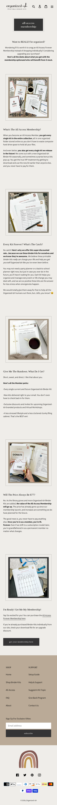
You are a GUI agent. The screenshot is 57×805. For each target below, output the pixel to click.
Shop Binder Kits (13, 682)
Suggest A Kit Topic (37, 690)
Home (8, 674)
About (8, 705)
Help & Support (35, 682)
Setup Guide (33, 674)
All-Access (10, 690)
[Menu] (52, 6)
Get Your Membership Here (21, 642)
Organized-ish (31, 800)
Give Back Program (37, 697)
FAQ (7, 697)
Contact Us (33, 705)
